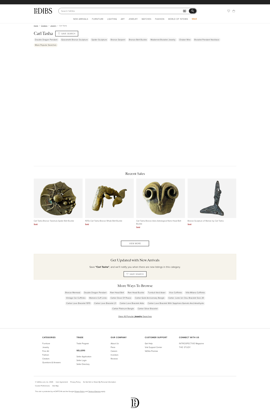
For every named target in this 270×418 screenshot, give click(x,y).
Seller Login (81, 360)
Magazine (191, 343)
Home (36, 25)
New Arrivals (80, 19)
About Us (115, 343)
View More (135, 243)
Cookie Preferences (42, 386)
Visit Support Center (153, 347)
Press (113, 347)
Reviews (114, 358)
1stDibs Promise (151, 351)
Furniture (98, 19)
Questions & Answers (51, 362)
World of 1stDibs (178, 19)
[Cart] (233, 11)
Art (123, 19)
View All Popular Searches (135, 316)
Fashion (159, 19)
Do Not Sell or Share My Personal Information (99, 382)
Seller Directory (83, 364)
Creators (44, 25)
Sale (194, 18)
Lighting (112, 19)
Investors (114, 354)
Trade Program (82, 343)
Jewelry (133, 19)
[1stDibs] (43, 11)
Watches (146, 19)
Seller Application (83, 356)
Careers (114, 351)
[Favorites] (228, 11)
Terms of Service (94, 391)
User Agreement (62, 382)
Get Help (149, 343)
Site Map (55, 386)
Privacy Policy (75, 382)
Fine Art (45, 351)
